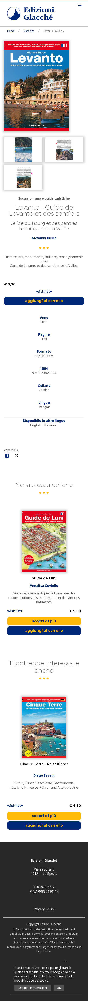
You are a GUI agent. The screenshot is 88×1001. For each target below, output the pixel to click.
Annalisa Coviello (44, 586)
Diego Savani (44, 775)
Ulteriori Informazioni (33, 988)
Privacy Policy (44, 909)
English (35, 425)
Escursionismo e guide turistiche (44, 198)
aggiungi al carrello (44, 301)
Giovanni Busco (44, 238)
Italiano (50, 425)
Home (10, 31)
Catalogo (29, 31)
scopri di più (44, 621)
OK (59, 988)
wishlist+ (44, 291)
